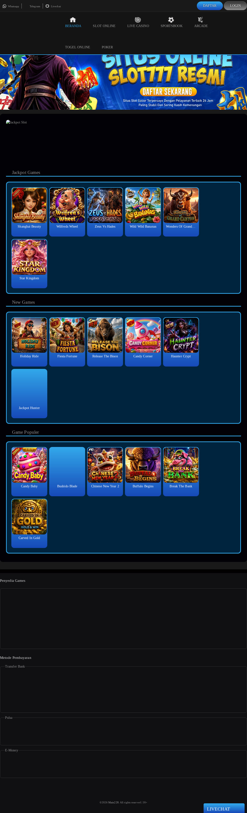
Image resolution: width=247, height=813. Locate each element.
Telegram (34, 6)
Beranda (73, 26)
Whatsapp (13, 6)
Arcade (201, 26)
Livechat (55, 6)
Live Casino (138, 26)
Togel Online (77, 47)
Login (235, 5)
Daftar (210, 5)
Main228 (113, 802)
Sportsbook (172, 26)
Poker (107, 47)
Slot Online (104, 26)
